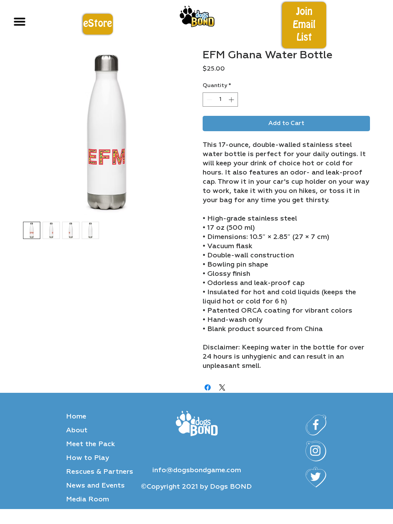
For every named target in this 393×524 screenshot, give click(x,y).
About (77, 430)
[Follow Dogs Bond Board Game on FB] (315, 425)
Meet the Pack (90, 444)
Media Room (87, 499)
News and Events (95, 485)
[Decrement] (208, 99)
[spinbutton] (220, 99)
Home (76, 416)
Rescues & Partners (99, 471)
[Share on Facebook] (207, 387)
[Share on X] (222, 387)
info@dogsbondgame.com (196, 470)
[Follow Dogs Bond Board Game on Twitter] (315, 477)
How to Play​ (87, 458)
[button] (304, 25)
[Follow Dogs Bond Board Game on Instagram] (315, 451)
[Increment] (232, 99)
